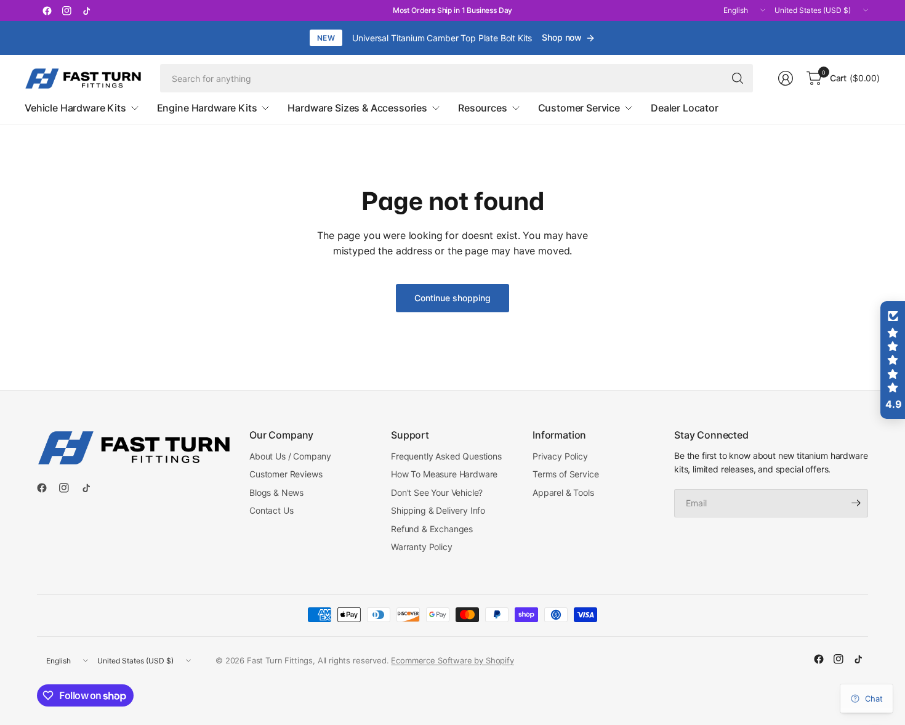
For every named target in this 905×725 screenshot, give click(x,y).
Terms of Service (565, 474)
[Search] (737, 78)
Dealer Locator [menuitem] (684, 108)
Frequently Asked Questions (446, 456)
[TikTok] (86, 10)
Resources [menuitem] (482, 108)
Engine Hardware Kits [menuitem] (207, 108)
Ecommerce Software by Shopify (452, 660)
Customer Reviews (285, 474)
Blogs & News (276, 492)
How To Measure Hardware (444, 474)
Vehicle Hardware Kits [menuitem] (75, 108)
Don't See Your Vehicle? (437, 492)
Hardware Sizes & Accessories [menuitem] (357, 108)
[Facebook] (47, 10)
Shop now (562, 37)
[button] (892, 360)
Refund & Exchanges (432, 529)
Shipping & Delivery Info (438, 510)
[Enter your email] (855, 503)
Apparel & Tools (563, 492)
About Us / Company (290, 456)
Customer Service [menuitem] (579, 108)
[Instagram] (66, 10)
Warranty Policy (421, 546)
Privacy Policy (560, 456)
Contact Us (271, 510)
